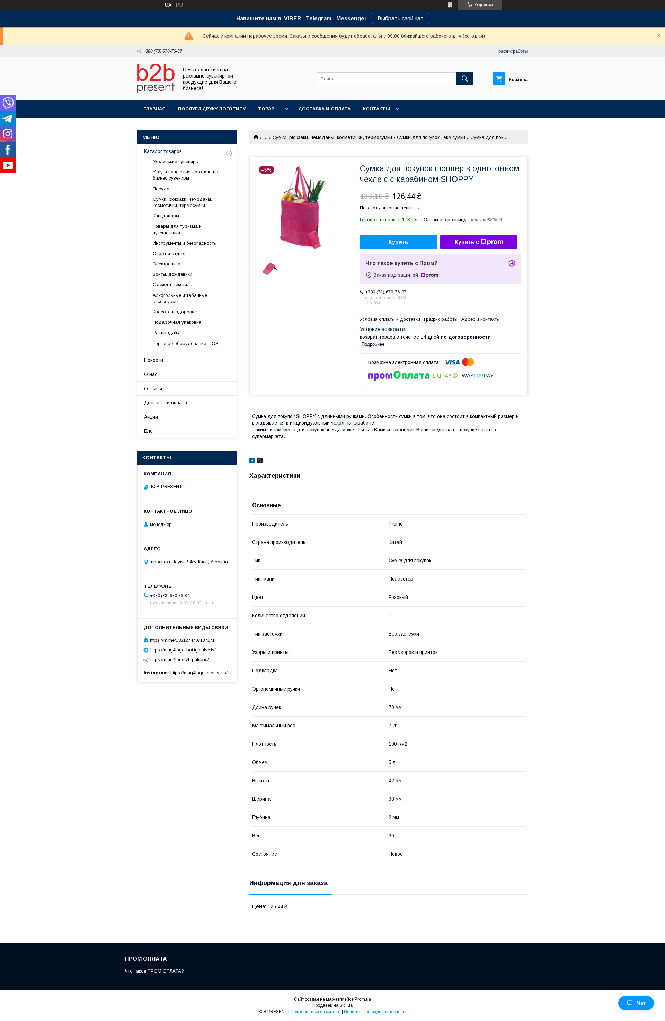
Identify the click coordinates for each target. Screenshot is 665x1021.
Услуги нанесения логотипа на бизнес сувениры (185, 175)
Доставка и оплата (324, 108)
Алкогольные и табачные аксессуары (180, 298)
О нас (150, 374)
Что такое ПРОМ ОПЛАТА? (154, 971)
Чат (641, 1003)
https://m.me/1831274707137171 (182, 640)
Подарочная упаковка (177, 322)
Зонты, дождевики (172, 274)
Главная (154, 108)
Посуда (161, 188)
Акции (151, 417)
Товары (268, 108)
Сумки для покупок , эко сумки (431, 137)
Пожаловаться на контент (315, 1011)
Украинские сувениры (176, 161)
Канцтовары (166, 215)
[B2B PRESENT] (156, 91)
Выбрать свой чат (401, 18)
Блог (149, 431)
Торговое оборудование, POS (186, 343)
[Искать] (464, 78)
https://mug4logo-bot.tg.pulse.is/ (183, 650)
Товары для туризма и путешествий (177, 229)
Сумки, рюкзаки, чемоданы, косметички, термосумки (332, 137)
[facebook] (252, 461)
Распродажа (167, 332)
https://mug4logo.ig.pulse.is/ (199, 672)
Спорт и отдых (169, 253)
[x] (260, 461)
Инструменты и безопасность (184, 243)
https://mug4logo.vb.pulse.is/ (179, 659)
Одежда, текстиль (172, 284)
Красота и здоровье (175, 311)
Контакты (376, 108)
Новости (153, 360)
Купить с (467, 242)
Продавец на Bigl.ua (332, 1005)
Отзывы (153, 388)
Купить (398, 242)
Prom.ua (363, 999)
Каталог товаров (163, 151)
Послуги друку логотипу (212, 108)
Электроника (166, 263)
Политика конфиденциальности (375, 1011)
